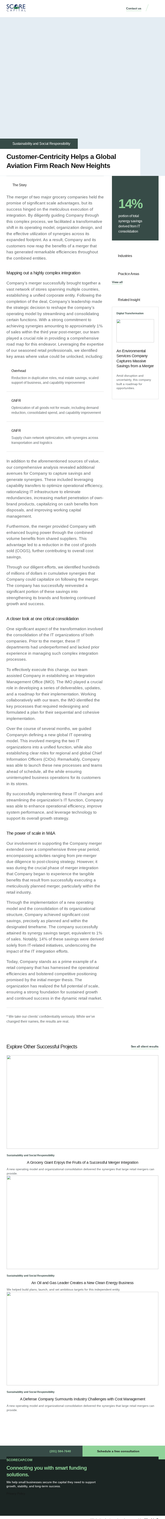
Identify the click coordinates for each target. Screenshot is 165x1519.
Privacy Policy (15, 1493)
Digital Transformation (130, 313)
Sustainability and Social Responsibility (41, 143)
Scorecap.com (19, 1460)
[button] (155, 9)
